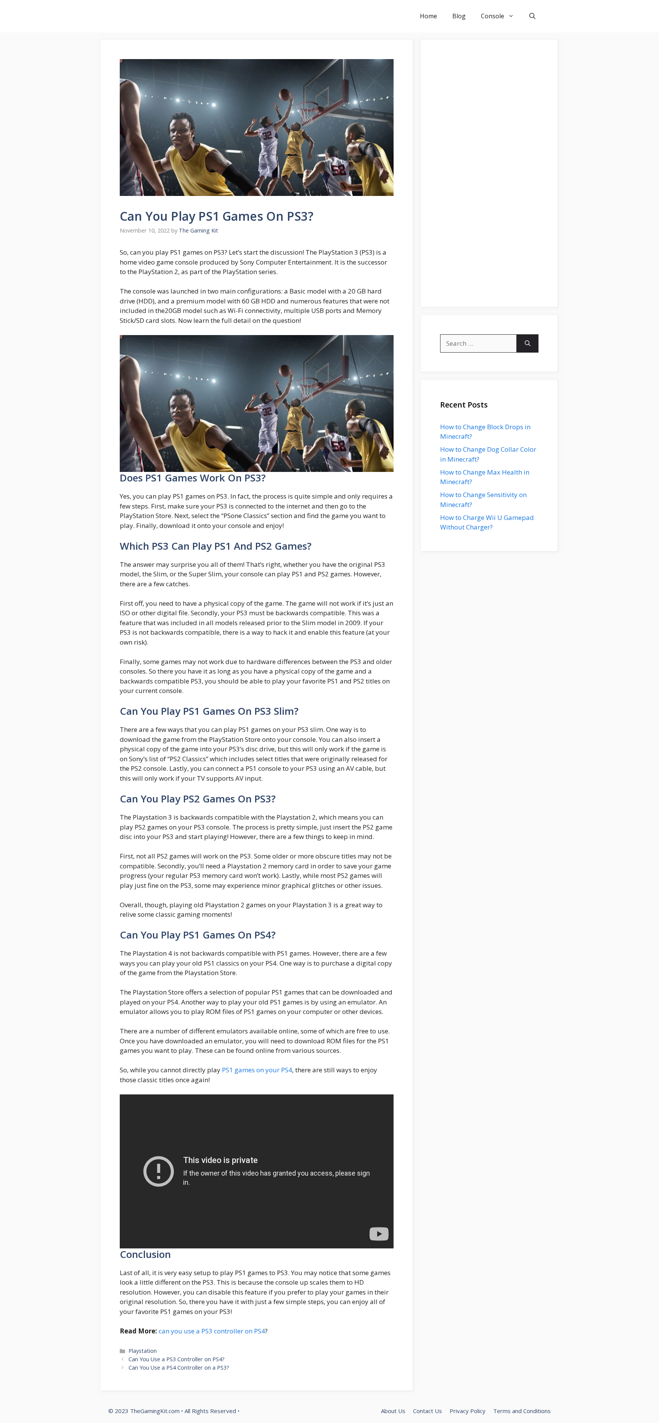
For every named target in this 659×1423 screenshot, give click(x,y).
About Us (393, 1411)
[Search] (527, 343)
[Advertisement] (489, 173)
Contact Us (427, 1411)
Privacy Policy (467, 1411)
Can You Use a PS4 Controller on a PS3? (179, 1367)
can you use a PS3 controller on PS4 (212, 1331)
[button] (532, 16)
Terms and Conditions (522, 1411)
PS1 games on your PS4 (257, 1069)
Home (428, 16)
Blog (459, 16)
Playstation (143, 1350)
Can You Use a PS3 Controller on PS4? (177, 1359)
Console (492, 16)
